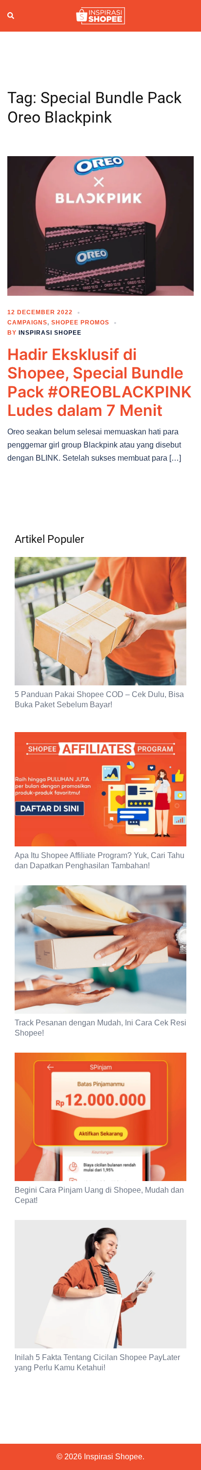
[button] (11, 16)
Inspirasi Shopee (50, 332)
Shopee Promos (80, 322)
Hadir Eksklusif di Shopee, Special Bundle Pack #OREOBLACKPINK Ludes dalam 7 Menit (99, 382)
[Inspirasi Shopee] (100, 15)
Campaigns (27, 322)
